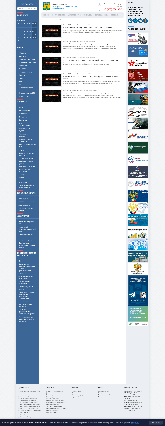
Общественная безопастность (28, 397)
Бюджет (22, 150)
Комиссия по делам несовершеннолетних (31, 406)
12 (24, 31)
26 (24, 37)
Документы (23, 102)
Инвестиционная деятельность (28, 399)
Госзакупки (22, 174)
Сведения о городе (77, 395)
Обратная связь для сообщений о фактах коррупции (26, 319)
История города (76, 391)
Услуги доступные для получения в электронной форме (61, 397)
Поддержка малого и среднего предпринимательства (27, 163)
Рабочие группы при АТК (26, 235)
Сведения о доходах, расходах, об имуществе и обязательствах (26, 295)
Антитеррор (23, 216)
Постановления (24, 110)
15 (33, 31)
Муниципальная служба (24, 129)
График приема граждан (52, 393)
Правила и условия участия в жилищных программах (60, 402)
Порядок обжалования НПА (27, 145)
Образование (23, 69)
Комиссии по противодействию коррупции (25, 304)
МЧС (20, 84)
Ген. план (114, 15)
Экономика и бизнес (25, 412)
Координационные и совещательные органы (58, 408)
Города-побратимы (77, 397)
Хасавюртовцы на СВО (27, 93)
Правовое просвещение (52, 410)
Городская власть (26, 193)
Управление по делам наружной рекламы (31, 410)
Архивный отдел (24, 416)
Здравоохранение (25, 72)
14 (30, 31)
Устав (21, 107)
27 (27, 37)
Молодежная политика (27, 62)
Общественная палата (26, 395)
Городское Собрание (26, 202)
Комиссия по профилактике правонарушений (32, 404)
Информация (87, 15)
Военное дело (24, 96)
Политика (22, 56)
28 (30, 37)
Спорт (21, 78)
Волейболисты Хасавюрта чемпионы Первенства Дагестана (87, 27)
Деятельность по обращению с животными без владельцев (36, 418)
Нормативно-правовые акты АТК (27, 222)
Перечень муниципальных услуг (54, 400)
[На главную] (65, 6)
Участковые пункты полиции (54, 406)
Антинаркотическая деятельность (29, 402)
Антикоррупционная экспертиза (26, 277)
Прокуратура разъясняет (53, 404)
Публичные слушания (52, 412)
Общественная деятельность (28, 393)
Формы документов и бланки (26, 288)
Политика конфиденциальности (107, 397)
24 (18, 37)
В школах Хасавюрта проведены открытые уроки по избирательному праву (91, 77)
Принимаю (156, 422)
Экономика (23, 65)
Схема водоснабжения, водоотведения (27, 186)
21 (30, 34)
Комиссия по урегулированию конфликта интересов (27, 311)
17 (18, 34)
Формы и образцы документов (25, 140)
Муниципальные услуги (52, 399)
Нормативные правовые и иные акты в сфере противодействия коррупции (27, 268)
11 (21, 31)
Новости (21, 47)
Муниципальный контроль (24, 135)
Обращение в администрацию (54, 391)
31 (18, 40)
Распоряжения (24, 114)
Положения (23, 120)
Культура (22, 75)
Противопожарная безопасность (107, 395)
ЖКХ (20, 81)
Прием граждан (50, 395)
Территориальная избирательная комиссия (32, 391)
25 (21, 37)
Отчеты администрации (24, 124)
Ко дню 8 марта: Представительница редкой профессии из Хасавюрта (91, 60)
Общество (22, 53)
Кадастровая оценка (26, 158)
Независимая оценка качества (26, 154)
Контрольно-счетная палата (26, 209)
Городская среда (101, 15)
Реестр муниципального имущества (25, 180)
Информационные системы (105, 393)
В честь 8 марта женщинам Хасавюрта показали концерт (86, 44)
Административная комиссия (28, 400)
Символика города (77, 393)
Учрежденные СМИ (103, 391)
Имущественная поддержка (24, 170)
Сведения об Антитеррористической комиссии (27, 229)
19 (24, 34)
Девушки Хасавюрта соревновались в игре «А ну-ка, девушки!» (88, 93)
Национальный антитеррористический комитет (27, 245)
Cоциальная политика (27, 59)
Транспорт (23, 414)
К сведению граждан (26, 240)
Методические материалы (24, 282)
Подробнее (135, 423)
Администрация (24, 205)
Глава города (23, 199)
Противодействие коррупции (26, 254)
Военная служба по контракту (26, 89)
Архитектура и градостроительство (29, 408)
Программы (23, 117)
